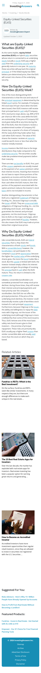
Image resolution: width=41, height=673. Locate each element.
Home (4, 13)
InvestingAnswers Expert (20, 32)
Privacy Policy (20, 660)
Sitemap (20, 644)
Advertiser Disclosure (20, 652)
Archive (20, 648)
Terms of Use (20, 656)
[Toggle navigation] (4, 5)
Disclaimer (20, 664)
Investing (13, 13)
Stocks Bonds (24, 13)
